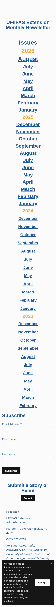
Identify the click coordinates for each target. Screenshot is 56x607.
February (28, 102)
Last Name (8, 454)
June (28, 74)
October (28, 138)
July (28, 66)
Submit (28, 498)
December (28, 124)
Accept (42, 582)
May (28, 81)
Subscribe (11, 470)
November (28, 131)
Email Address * (12, 424)
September (28, 146)
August (28, 59)
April (28, 88)
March (28, 95)
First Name (9, 439)
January (28, 110)
